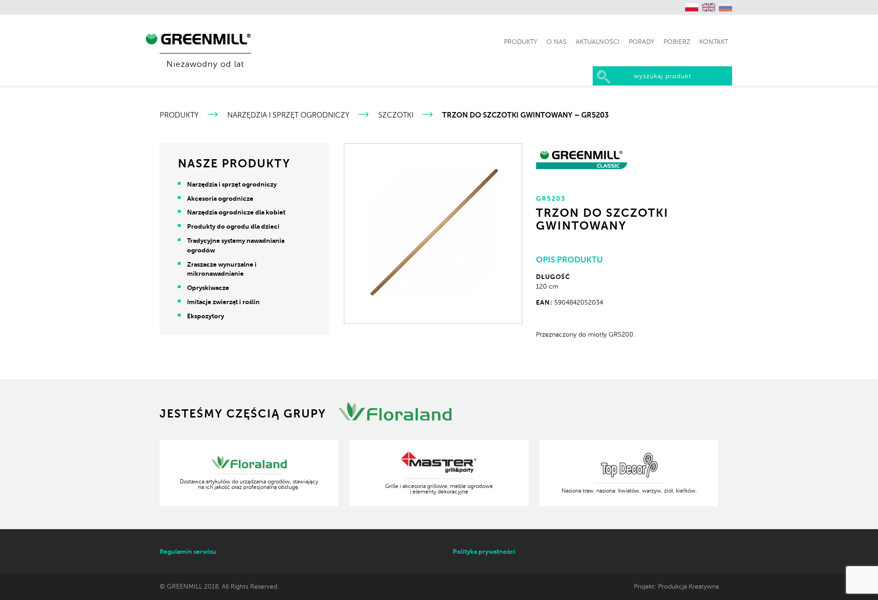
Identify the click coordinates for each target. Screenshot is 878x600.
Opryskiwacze (208, 287)
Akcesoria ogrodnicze (220, 198)
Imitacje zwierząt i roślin (223, 301)
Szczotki (395, 115)
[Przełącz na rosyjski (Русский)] (726, 7)
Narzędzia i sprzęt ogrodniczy (288, 115)
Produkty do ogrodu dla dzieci (233, 226)
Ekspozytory (205, 316)
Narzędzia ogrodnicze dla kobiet (236, 212)
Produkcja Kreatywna (688, 586)
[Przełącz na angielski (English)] (709, 7)
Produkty (179, 115)
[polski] (692, 7)
